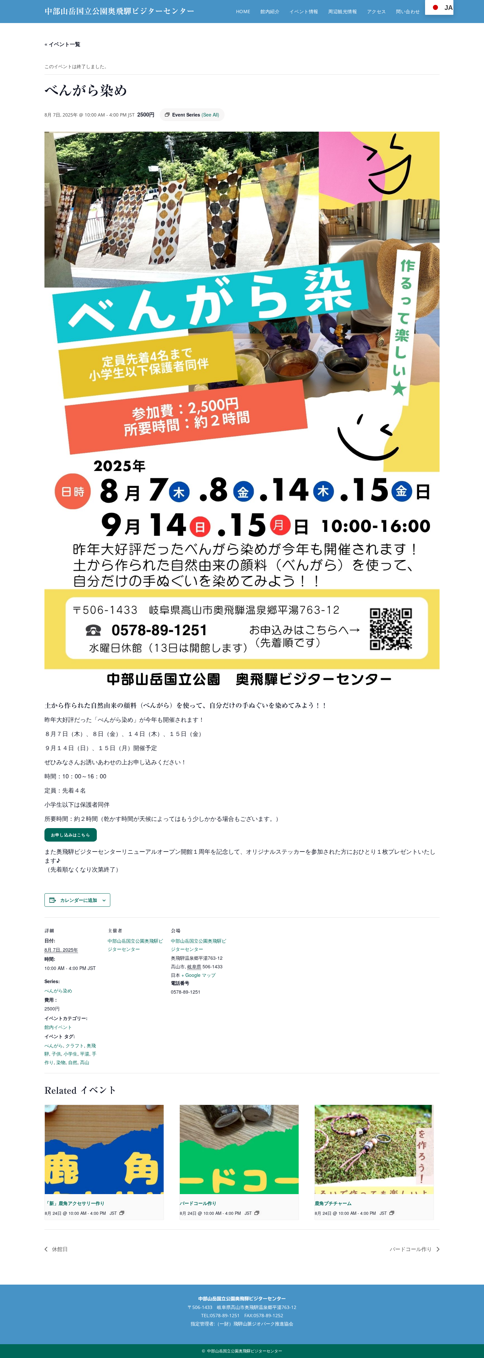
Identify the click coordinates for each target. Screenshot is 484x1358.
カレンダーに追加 (78, 900)
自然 (72, 1062)
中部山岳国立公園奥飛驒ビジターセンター (119, 11)
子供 (56, 1053)
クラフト (75, 1045)
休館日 (59, 1249)
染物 (61, 1062)
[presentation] (104, 1149)
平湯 (84, 1053)
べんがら (53, 1045)
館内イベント (58, 1027)
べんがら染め (58, 990)
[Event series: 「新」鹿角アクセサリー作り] (122, 1213)
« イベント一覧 (62, 44)
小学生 (70, 1053)
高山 (84, 1062)
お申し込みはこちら (70, 835)
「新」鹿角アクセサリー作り (75, 1203)
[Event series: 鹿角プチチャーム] (392, 1213)
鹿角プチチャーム (333, 1203)
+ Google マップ (198, 975)
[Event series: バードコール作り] (257, 1213)
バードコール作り (198, 1203)
